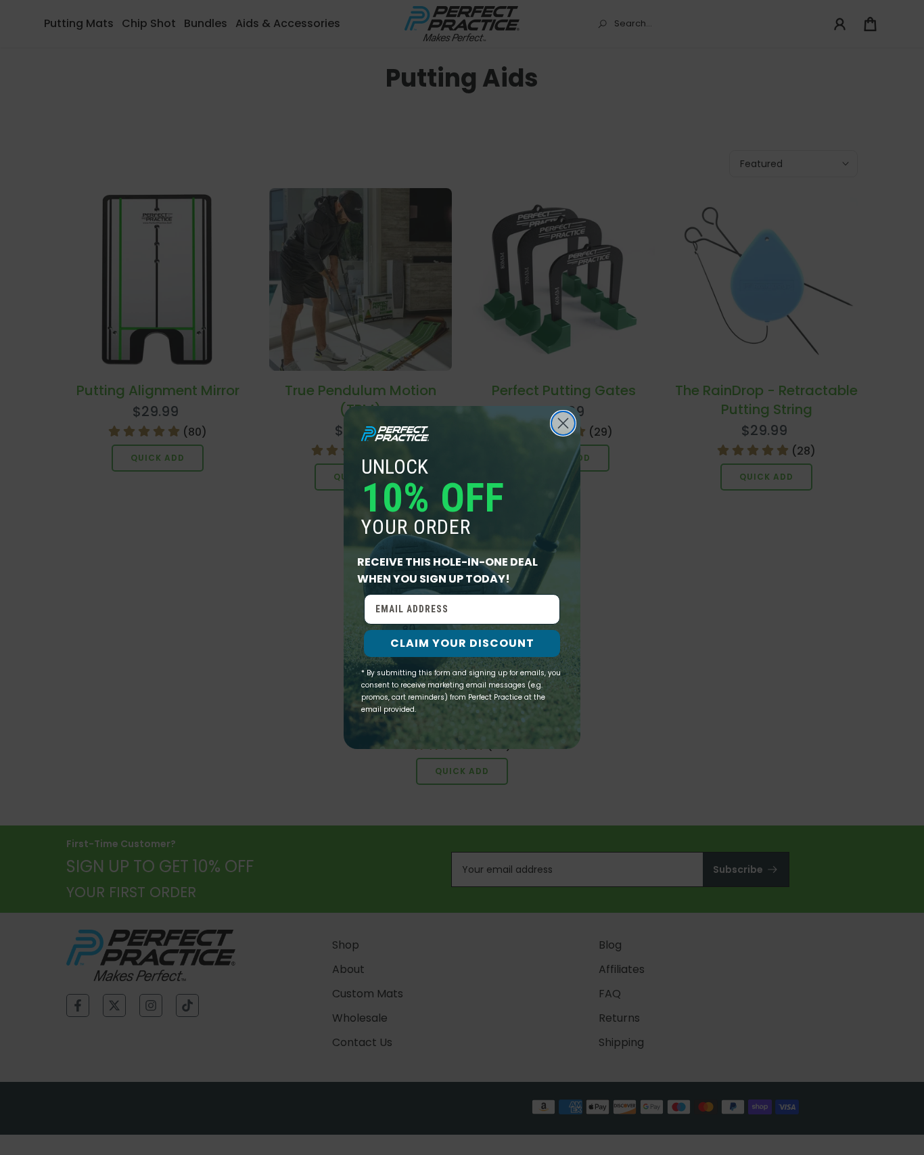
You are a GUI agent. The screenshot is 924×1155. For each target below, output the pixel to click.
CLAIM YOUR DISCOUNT (462, 643)
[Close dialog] (563, 423)
